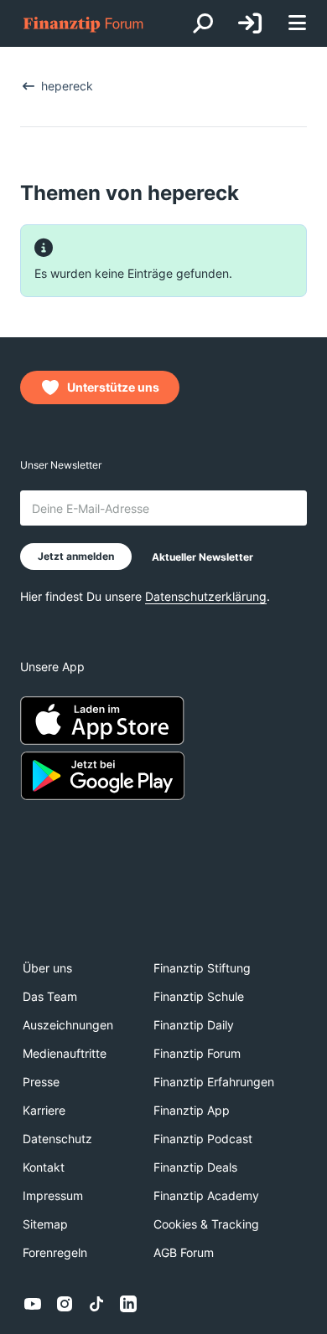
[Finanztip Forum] (84, 24)
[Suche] (203, 23)
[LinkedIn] (128, 1304)
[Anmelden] (250, 23)
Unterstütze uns (113, 387)
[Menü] (297, 24)
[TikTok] (96, 1304)
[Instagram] (64, 1304)
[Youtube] (33, 1304)
